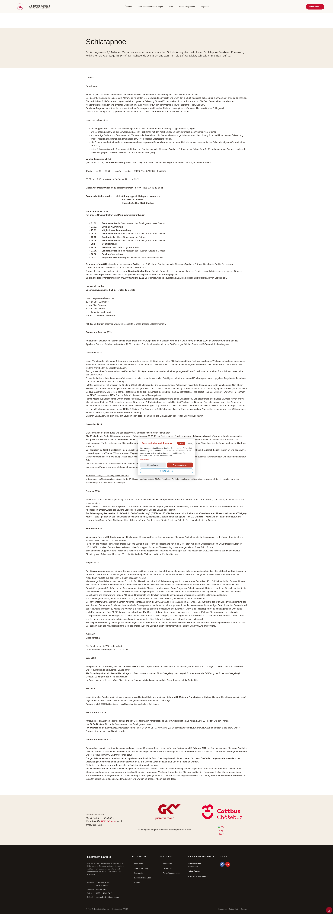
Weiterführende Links (172, 873)
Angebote (204, 7)
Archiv (137, 882)
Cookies (244, 909)
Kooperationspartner (142, 878)
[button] (315, 7)
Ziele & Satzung (141, 868)
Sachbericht (139, 873)
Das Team (138, 864)
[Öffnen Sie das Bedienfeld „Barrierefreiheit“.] (329, 910)
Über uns (128, 7)
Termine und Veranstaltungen (150, 7)
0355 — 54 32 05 (103, 889)
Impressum (167, 864)
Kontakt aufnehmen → (198, 876)
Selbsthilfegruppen (187, 7)
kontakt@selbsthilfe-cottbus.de (107, 897)
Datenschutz (168, 868)
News (170, 7)
